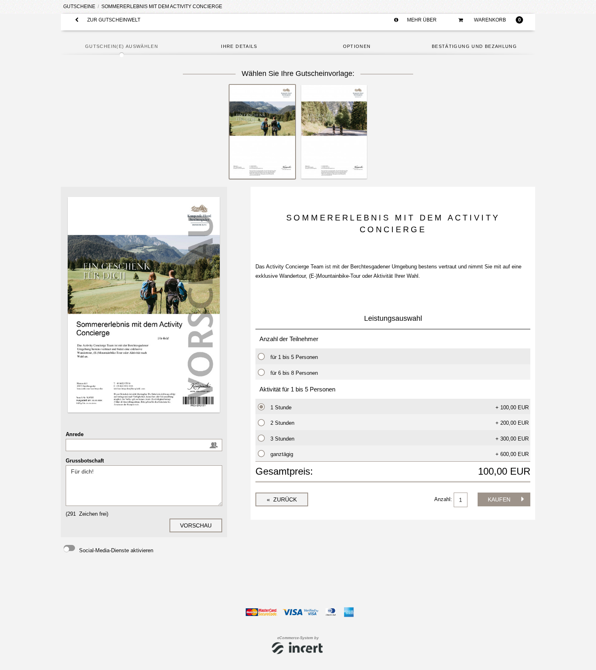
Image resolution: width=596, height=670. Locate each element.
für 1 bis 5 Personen (294, 357)
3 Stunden (282, 439)
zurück (284, 499)
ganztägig (281, 454)
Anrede (75, 434)
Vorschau (196, 525)
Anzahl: (444, 499)
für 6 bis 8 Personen (294, 373)
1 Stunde (281, 407)
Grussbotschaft (85, 461)
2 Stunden (282, 423)
